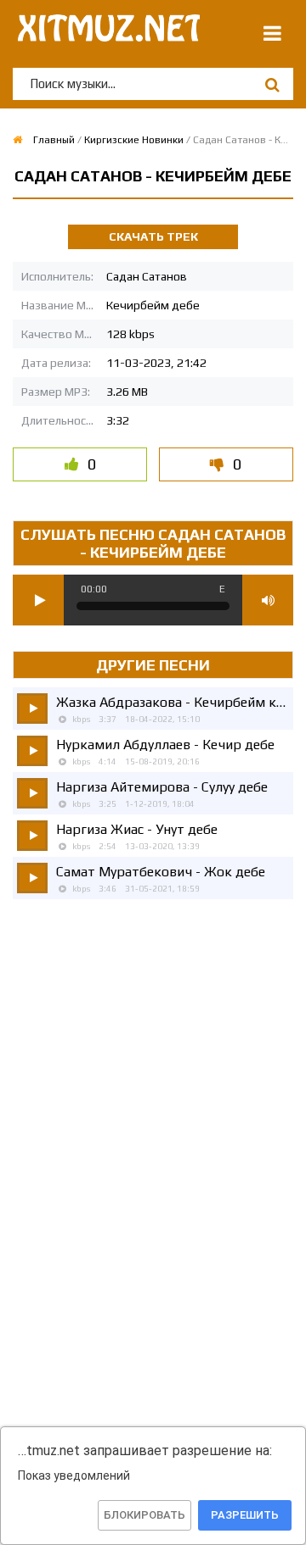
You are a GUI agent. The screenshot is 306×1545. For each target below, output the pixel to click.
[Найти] (272, 84)
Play (38, 600)
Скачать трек (153, 236)
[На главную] (106, 34)
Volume (267, 600)
